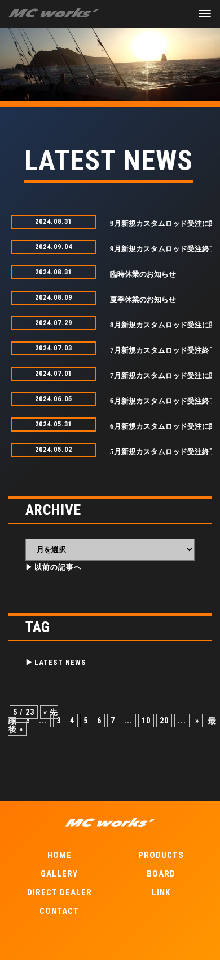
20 (164, 720)
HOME (59, 855)
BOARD (161, 874)
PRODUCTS (161, 855)
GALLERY (59, 874)
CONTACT (59, 911)
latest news (60, 662)
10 (146, 720)
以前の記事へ (58, 567)
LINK (161, 892)
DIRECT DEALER (59, 892)
